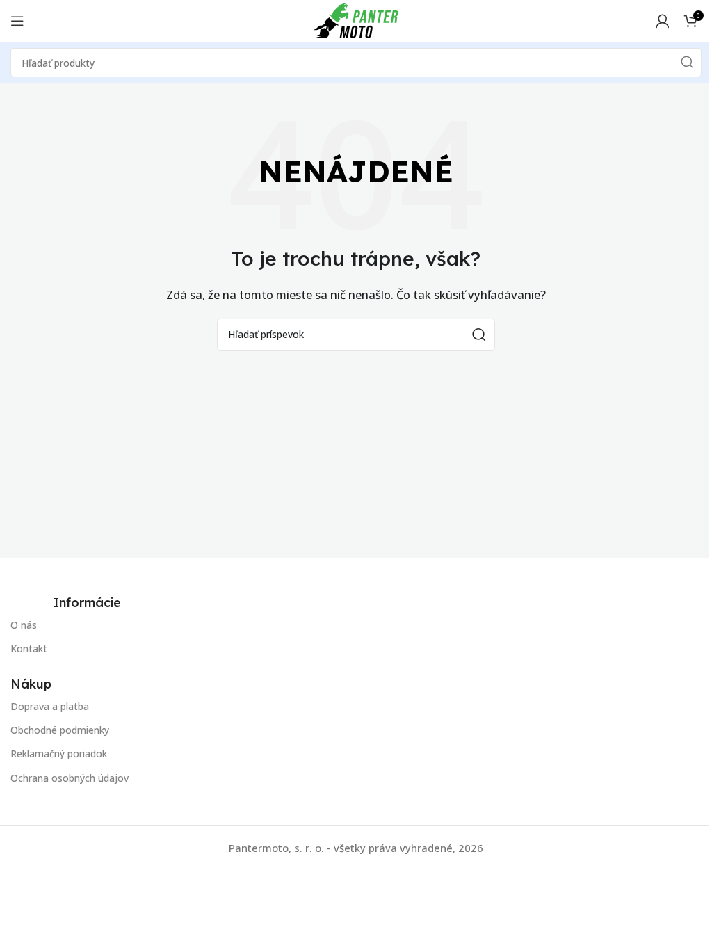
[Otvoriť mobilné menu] (17, 21)
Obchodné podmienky (59, 729)
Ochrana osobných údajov (69, 777)
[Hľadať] (687, 62)
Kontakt (28, 648)
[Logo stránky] (356, 19)
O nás (23, 624)
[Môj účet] (663, 21)
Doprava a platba (49, 706)
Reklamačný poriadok (58, 753)
